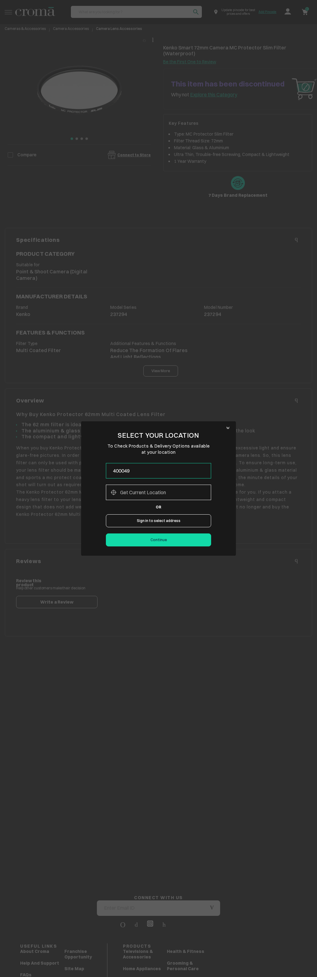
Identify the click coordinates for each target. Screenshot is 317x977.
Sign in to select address (158, 520)
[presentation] (158, 470)
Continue (158, 539)
